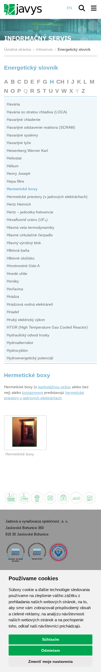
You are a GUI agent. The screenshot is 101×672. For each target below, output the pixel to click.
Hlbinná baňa (18, 250)
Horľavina (15, 289)
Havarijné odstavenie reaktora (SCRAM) (41, 127)
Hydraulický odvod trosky (28, 335)
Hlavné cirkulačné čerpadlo (30, 235)
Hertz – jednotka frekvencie (30, 212)
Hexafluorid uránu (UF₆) (27, 220)
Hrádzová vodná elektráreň (30, 304)
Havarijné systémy (22, 135)
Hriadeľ (13, 312)
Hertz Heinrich (19, 204)
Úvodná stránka (17, 49)
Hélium (13, 166)
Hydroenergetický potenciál (30, 358)
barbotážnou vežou (54, 387)
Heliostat (14, 158)
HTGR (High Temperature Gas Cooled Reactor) (47, 327)
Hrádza (13, 297)
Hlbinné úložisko (20, 258)
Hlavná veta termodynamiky (30, 228)
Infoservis (44, 49)
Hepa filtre (15, 181)
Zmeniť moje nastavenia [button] (50, 661)
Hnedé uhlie (17, 274)
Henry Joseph (18, 174)
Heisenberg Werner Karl (27, 151)
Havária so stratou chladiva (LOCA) (37, 112)
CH (60, 82)
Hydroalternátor (20, 343)
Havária (13, 104)
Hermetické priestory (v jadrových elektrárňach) (47, 197)
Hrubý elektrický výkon (26, 320)
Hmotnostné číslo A (23, 266)
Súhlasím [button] (50, 639)
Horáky (13, 281)
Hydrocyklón (17, 351)
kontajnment (32, 393)
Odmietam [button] (50, 650)
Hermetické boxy (22, 189)
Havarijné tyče (19, 143)
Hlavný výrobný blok (24, 243)
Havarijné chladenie (23, 120)
